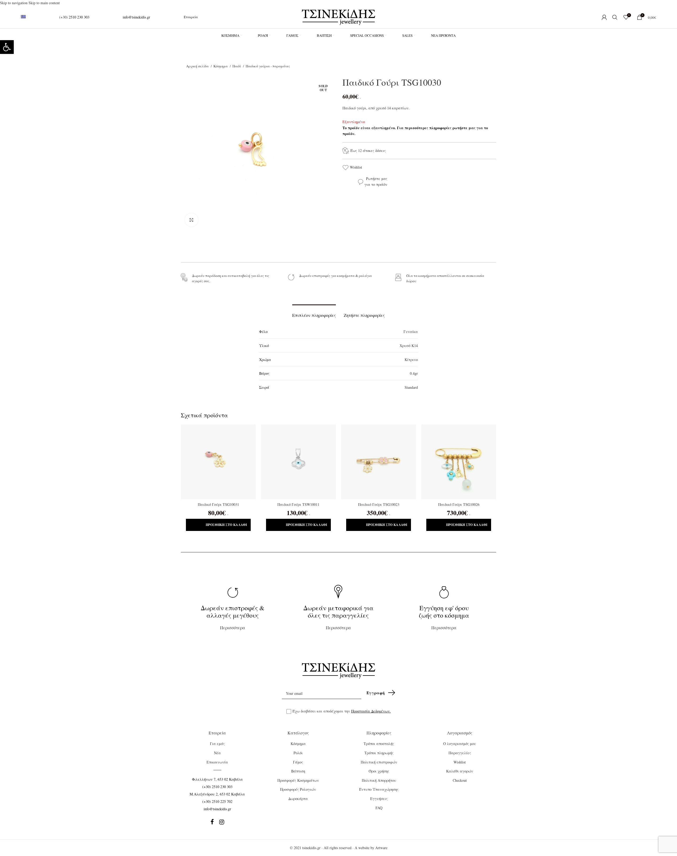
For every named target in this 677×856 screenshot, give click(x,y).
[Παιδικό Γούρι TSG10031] (218, 461)
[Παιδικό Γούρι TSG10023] (378, 461)
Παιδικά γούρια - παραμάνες (268, 66)
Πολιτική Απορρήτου (379, 780)
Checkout (460, 780)
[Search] (615, 17)
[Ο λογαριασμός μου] (604, 17)
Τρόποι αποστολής (379, 743)
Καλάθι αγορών (459, 771)
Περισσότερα (232, 617)
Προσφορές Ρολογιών (298, 789)
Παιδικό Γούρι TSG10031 (218, 504)
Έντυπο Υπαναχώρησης (379, 789)
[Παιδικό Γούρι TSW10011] (298, 461)
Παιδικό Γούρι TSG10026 (458, 504)
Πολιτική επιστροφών (379, 762)
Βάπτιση (298, 771)
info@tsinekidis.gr (136, 17)
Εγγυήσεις (379, 798)
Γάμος (298, 762)
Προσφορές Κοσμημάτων (298, 780)
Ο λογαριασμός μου (459, 743)
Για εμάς (217, 743)
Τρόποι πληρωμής (379, 752)
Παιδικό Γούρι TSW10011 (298, 504)
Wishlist (356, 167)
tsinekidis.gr (311, 847)
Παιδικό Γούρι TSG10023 (378, 504)
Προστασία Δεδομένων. (371, 711)
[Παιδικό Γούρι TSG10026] (458, 461)
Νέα (217, 752)
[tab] (314, 312)
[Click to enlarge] (191, 219)
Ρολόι (298, 752)
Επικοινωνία (217, 762)
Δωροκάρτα (298, 798)
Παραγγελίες (460, 752)
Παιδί (237, 66)
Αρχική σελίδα (197, 66)
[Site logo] (338, 16)
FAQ (379, 807)
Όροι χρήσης (379, 771)
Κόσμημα (220, 66)
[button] (7, 47)
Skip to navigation (14, 2)
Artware (381, 847)
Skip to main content (44, 2)
